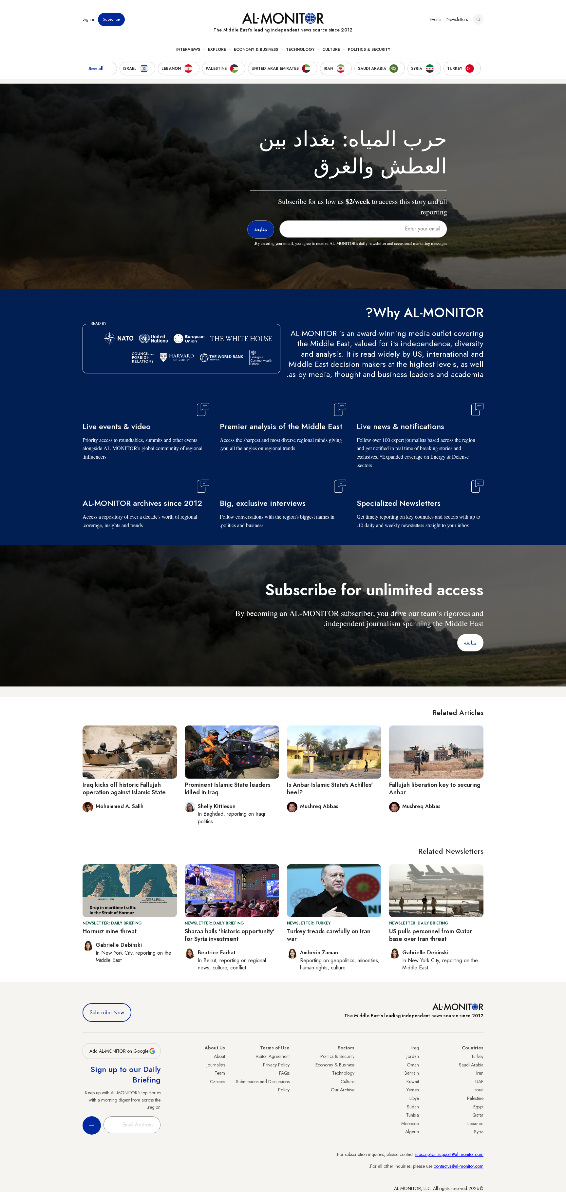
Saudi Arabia (471, 1065)
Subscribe (111, 19)
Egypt (478, 1106)
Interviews (188, 49)
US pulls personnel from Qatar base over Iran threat (430, 935)
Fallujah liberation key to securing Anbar (435, 789)
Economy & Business (256, 49)
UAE (479, 1081)
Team (220, 1073)
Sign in (89, 19)
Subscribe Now (107, 1012)
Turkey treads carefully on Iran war (328, 935)
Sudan (413, 1106)
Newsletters (457, 19)
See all (96, 68)
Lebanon (475, 1123)
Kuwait (412, 1081)
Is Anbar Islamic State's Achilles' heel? (330, 789)
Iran (479, 1073)
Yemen (412, 1089)
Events (435, 19)
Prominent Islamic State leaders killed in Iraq (228, 789)
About (219, 1056)
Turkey (477, 1056)
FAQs (284, 1073)
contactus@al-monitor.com (458, 1166)
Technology (300, 49)
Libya (414, 1098)
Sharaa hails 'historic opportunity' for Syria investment (229, 935)
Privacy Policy (276, 1065)
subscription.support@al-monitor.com (449, 1154)
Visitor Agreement (272, 1056)
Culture (331, 49)
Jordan (412, 1056)
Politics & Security (369, 49)
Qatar (477, 1115)
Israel (478, 1089)
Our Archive (342, 1089)
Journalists (216, 1065)
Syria (478, 1131)
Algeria (412, 1131)
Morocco (410, 1123)
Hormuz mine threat (110, 931)
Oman (413, 1065)
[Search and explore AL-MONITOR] (478, 19)
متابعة (470, 642)
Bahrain (412, 1073)
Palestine (475, 1098)
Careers (217, 1081)
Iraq (415, 1047)
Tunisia (412, 1115)
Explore (217, 49)
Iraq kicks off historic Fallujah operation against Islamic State (124, 789)
